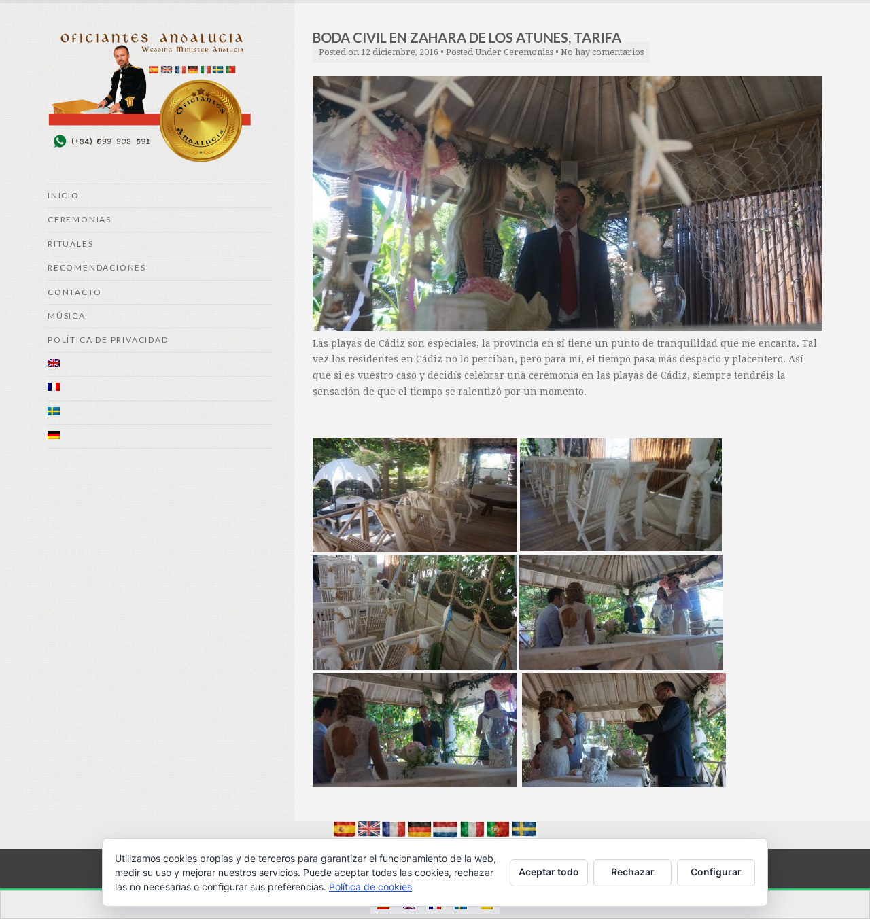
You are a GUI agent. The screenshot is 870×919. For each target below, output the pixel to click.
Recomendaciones (97, 267)
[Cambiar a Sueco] (160, 413)
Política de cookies (370, 886)
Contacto (74, 292)
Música (67, 316)
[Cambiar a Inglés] (160, 365)
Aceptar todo (549, 872)
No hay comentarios (602, 52)
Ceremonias (79, 219)
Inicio (64, 195)
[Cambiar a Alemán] (160, 437)
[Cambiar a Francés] (160, 388)
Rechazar (633, 872)
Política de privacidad (108, 339)
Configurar (716, 872)
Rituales (70, 244)
